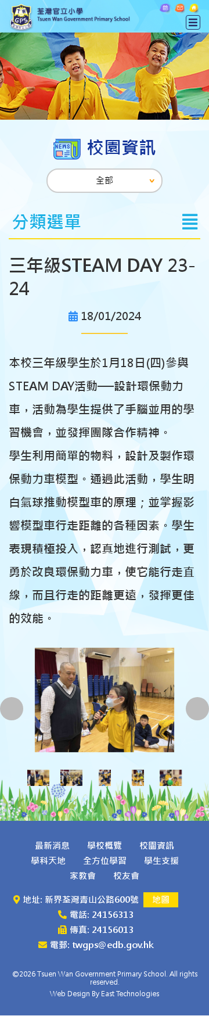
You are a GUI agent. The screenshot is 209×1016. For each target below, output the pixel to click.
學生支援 (161, 860)
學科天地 (48, 860)
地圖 (161, 899)
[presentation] (11, 708)
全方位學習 (105, 860)
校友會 (126, 875)
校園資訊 (156, 845)
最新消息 (52, 845)
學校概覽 (104, 845)
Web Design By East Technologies (104, 994)
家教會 (83, 875)
